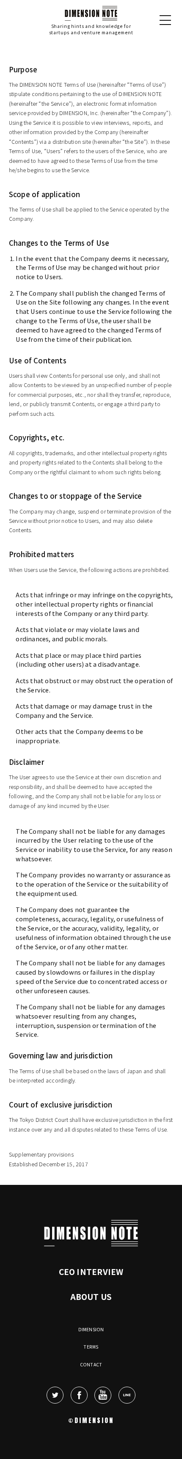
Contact (91, 1364)
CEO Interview (91, 1271)
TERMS (90, 1347)
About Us (91, 1296)
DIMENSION (91, 1329)
